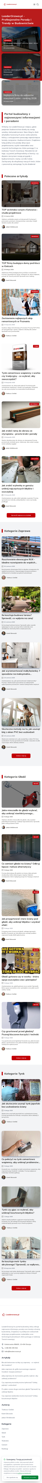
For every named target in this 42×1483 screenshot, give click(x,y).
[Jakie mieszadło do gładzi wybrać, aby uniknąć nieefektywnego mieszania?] (21, 794)
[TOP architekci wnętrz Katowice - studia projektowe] (21, 193)
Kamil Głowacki (11, 633)
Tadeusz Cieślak (11, 577)
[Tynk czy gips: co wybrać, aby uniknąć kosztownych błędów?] (21, 1196)
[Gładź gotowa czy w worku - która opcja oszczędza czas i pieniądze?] (21, 960)
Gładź (4, 1433)
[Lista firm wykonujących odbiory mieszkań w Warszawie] (21, 65)
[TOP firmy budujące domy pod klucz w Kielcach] (21, 247)
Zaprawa (5, 1429)
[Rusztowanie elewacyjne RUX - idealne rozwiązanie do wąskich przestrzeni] (21, 546)
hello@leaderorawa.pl (13, 1351)
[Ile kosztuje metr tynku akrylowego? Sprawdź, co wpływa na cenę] (21, 1247)
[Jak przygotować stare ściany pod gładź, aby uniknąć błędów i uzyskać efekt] (21, 902)
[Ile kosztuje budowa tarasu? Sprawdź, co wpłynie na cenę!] (21, 599)
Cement (4, 1445)
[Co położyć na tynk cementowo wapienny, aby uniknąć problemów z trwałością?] (21, 1143)
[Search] (38, 4)
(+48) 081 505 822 (11, 1348)
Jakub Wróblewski (8, 1418)
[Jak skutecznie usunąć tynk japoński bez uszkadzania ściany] (21, 1090)
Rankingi (5, 1449)
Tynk (3, 1437)
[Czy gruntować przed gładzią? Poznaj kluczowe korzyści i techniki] (21, 1015)
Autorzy (6, 1404)
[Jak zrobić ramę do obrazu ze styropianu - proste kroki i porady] (21, 414)
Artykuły (6, 1357)
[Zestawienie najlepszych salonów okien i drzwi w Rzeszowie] (21, 39)
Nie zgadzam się (12, 1477)
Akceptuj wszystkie (30, 1477)
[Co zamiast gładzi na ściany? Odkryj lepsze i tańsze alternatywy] (21, 847)
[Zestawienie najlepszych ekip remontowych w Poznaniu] (21, 302)
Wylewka (5, 1441)
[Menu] (34, 4)
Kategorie (6, 1424)
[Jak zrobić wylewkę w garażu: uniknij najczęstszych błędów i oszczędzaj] (21, 469)
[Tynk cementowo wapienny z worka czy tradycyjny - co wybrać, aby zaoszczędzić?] (21, 357)
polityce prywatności (24, 1473)
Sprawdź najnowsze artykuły (21, 515)
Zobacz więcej (21, 756)
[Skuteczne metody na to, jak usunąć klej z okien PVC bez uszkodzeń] (21, 712)
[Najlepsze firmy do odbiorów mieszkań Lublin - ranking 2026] (21, 92)
